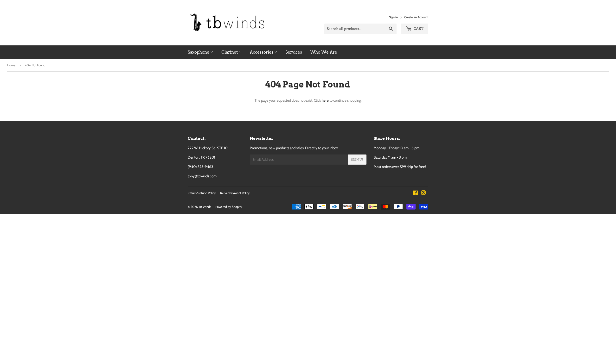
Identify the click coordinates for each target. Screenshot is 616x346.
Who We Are (323, 52)
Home (11, 65)
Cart (418, 29)
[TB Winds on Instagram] (423, 193)
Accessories (262, 52)
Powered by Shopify (228, 207)
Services (293, 52)
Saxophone (199, 52)
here (325, 100)
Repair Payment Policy (235, 193)
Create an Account (416, 17)
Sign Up (357, 159)
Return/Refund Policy (202, 193)
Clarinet (230, 52)
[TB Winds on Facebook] (415, 193)
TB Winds (205, 207)
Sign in (393, 17)
